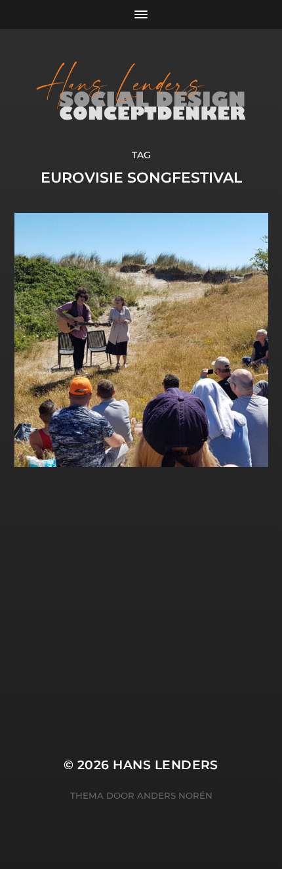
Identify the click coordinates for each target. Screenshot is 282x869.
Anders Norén (174, 795)
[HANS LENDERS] (141, 88)
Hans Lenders (165, 764)
